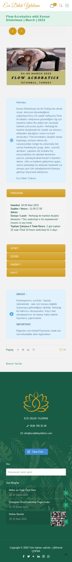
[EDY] (21, 5)
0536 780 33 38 (37, 425)
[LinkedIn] (38, 556)
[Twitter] (28, 556)
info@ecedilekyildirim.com (37, 433)
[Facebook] (23, 556)
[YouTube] (33, 556)
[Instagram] (43, 556)
